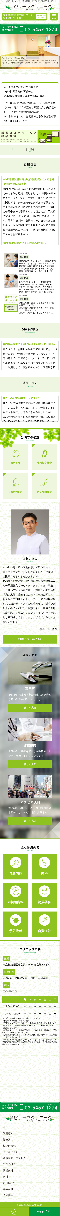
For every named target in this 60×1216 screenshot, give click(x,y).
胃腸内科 (8, 1170)
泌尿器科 (8, 1189)
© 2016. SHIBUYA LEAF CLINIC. (30, 1205)
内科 (5, 1176)
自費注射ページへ (44, 924)
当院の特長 (9, 1164)
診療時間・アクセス (14, 1158)
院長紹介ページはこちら (30, 639)
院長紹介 (8, 1133)
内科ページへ (44, 866)
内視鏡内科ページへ (15, 895)
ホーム (7, 1127)
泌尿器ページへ (44, 895)
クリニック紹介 (12, 1152)
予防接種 (8, 1195)
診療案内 (8, 1139)
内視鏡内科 (9, 1182)
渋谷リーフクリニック (30, 7)
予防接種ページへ (15, 924)
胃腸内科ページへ (15, 866)
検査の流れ (9, 1145)
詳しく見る (15, 456)
